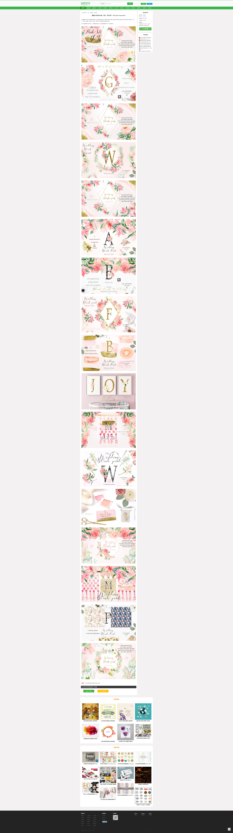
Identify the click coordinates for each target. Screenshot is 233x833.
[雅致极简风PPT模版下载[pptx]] (125, 773)
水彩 (95, 683)
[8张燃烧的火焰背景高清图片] (143, 775)
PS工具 (88, 823)
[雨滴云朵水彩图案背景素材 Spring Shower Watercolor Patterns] (125, 788)
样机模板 (94, 817)
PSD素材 (82, 817)
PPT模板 (82, 821)
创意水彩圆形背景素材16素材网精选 (108, 741)
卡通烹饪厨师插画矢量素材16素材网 (143, 738)
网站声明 (103, 817)
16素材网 (82, 830)
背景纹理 (82, 823)
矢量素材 (82, 815)
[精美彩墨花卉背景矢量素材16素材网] (90, 731)
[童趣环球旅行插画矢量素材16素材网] (143, 711)
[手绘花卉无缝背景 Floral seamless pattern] (108, 757)
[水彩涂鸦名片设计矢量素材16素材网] (125, 732)
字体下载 (88, 825)
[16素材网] (85, 5)
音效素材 (94, 825)
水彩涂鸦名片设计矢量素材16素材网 (125, 741)
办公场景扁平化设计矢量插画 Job (145, 51)
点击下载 (89, 691)
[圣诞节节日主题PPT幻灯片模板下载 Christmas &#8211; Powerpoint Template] (90, 772)
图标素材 (94, 823)
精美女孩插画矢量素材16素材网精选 (90, 720)
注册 (143, 3)
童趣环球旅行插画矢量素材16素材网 (143, 720)
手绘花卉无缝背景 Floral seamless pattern (108, 763)
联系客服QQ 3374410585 (229, 829)
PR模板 (94, 819)
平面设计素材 (89, 683)
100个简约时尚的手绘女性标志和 (145, 43)
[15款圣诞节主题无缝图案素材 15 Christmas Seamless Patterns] (125, 757)
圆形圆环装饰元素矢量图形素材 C (145, 40)
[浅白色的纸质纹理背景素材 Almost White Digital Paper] (143, 757)
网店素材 (88, 819)
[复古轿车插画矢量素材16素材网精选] (108, 711)
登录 (149, 3)
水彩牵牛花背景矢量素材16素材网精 (125, 720)
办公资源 (88, 815)
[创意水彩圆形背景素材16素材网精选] (108, 732)
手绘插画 (95, 12)
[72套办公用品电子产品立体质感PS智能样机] (108, 775)
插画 (93, 683)
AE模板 (88, 821)
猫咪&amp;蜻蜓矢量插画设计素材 (145, 46)
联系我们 (145, 25)
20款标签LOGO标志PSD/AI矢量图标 (143, 804)
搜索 (130, 3)
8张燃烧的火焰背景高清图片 (143, 784)
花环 (99, 683)
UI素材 (82, 825)
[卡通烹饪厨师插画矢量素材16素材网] (143, 730)
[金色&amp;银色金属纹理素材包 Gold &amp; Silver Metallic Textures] (90, 787)
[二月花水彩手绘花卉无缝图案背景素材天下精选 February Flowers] (108, 793)
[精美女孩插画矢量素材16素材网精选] (90, 711)
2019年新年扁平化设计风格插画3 (145, 37)
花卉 (97, 683)
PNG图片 (94, 815)
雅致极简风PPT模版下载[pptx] (125, 780)
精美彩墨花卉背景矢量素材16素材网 (90, 738)
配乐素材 (94, 821)
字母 (86, 683)
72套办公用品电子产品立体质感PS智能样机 (108, 784)
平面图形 (91, 12)
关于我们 (103, 815)
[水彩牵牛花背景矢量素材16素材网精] (125, 711)
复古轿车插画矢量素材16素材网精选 (108, 720)
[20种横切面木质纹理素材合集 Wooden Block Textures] (90, 757)
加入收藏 (103, 691)
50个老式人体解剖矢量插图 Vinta (145, 45)
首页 (88, 12)
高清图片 (82, 819)
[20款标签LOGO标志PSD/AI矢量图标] (143, 795)
